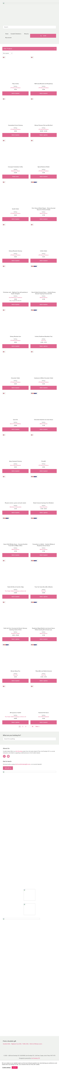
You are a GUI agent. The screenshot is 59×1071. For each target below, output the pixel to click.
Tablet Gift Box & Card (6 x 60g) (15, 587)
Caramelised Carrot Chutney (15, 125)
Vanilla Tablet (15, 209)
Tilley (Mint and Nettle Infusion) (43, 671)
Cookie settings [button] (6, 1067)
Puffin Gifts (26, 1044)
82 (32, 726)
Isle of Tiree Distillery (15, 423)
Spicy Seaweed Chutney (15, 461)
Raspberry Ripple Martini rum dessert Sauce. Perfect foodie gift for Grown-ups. (43, 629)
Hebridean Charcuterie (15, 507)
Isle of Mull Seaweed (15, 465)
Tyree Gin (15, 419)
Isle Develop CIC (35, 1058)
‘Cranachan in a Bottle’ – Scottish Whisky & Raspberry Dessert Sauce (43, 545)
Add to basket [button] (15, 93)
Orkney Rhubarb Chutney (15, 251)
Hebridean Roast (15, 171)
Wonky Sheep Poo (15, 671)
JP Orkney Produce (15, 87)
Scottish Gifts (6, 1044)
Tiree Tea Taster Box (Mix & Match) (44, 587)
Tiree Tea (43, 340)
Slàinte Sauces (43, 213)
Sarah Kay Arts (43, 507)
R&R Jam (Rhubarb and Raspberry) (43, 83)
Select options (44, 135)
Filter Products (29, 48)
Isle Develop (19, 751)
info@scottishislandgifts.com (22, 764)
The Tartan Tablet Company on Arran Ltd (15, 591)
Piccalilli (43, 461)
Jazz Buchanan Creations (15, 297)
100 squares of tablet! (15, 712)
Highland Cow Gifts (16, 1044)
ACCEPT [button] (15, 1067)
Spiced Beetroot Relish (44, 166)
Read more (15, 176)
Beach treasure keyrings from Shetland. (43, 502)
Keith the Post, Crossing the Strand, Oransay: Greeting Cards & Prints (15, 629)
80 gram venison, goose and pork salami (15, 502)
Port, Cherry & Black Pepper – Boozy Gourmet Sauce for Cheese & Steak (43, 209)
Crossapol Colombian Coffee (15, 166)
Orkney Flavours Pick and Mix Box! (43, 125)
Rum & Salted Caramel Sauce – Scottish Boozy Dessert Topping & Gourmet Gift (44, 293)
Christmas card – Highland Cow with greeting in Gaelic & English (15, 293)
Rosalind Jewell (15, 633)
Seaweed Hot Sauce (43, 712)
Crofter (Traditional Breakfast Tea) (43, 336)
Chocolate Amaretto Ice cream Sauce (43, 419)
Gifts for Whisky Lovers (36, 1044)
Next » (37, 726)
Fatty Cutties (15, 83)
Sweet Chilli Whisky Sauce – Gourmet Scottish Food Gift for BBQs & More (15, 545)
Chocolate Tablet (15, 378)
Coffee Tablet (43, 251)
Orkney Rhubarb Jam (15, 336)
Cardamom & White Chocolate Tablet (43, 378)
